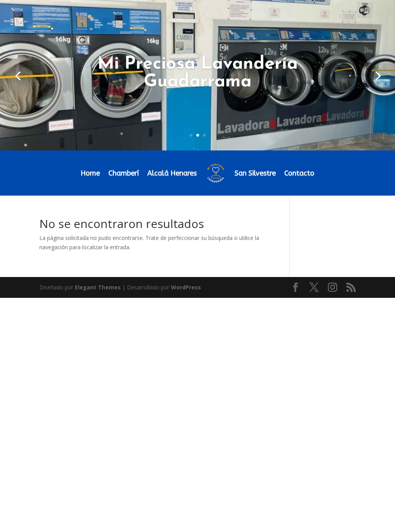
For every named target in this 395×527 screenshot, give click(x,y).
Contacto (299, 173)
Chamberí (123, 173)
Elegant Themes (98, 287)
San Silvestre (255, 173)
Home (90, 173)
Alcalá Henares (172, 173)
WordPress (186, 287)
